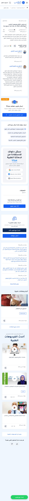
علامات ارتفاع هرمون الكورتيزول (17, 357)
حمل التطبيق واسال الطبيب (16, 115)
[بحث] (9, 2)
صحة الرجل (13, 7)
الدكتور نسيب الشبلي (16, 51)
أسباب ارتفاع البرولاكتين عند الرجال (17, 133)
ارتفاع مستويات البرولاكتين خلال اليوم (14, 129)
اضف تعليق (13, 206)
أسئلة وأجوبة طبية (20, 7)
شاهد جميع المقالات (14, 327)
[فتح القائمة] (26, 2)
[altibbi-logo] (19, 3)
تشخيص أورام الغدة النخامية (18, 136)
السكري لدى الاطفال (21, 308)
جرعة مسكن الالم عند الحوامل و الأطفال (14, 386)
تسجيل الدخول (4, 2)
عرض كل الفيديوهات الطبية (14, 434)
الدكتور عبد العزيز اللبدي (16, 66)
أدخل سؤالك (14, 236)
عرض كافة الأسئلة (14, 284)
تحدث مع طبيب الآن (14, 230)
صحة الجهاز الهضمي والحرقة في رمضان (14, 415)
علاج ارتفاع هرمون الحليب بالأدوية (17, 140)
